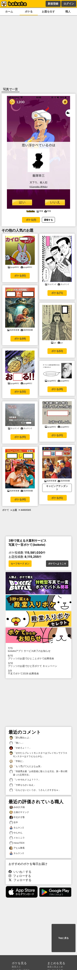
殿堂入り (16, 966)
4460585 (26, 510)
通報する (48, 220)
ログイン (69, 3)
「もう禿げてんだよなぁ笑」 (28, 766)
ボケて (5, 510)
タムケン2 (18, 827)
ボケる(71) (57, 292)
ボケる (29, 11)
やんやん (17, 832)
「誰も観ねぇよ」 (22, 737)
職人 (68, 11)
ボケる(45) (20, 437)
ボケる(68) (20, 338)
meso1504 (18, 842)
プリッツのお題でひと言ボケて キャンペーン (32, 664)
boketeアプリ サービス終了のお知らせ (29, 649)
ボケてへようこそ (57, 563)
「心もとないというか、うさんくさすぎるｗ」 (37, 790)
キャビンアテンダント (57, 488)
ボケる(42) (20, 499)
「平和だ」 (19, 761)
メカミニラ (19, 837)
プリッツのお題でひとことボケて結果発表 (31, 657)
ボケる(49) (57, 389)
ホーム (9, 11)
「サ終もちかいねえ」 (24, 784)
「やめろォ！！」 (22, 747)
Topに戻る (63, 938)
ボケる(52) (20, 391)
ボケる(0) (31, 219)
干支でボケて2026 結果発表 (23, 672)
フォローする (21, 876)
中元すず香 (19, 817)
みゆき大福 (19, 807)
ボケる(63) (57, 351)
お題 (15, 510)
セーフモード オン (20, 563)
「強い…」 (18, 742)
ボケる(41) (57, 497)
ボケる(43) (57, 435)
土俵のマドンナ (21, 812)
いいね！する (21, 872)
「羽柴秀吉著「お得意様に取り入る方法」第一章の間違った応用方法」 (40, 773)
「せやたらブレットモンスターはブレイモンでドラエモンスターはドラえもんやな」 (40, 754)
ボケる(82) (20, 275)
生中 (15, 822)
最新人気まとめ (55, 966)
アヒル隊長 (19, 847)
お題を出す (48, 11)
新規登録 (53, 3)
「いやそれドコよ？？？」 (26, 779)
